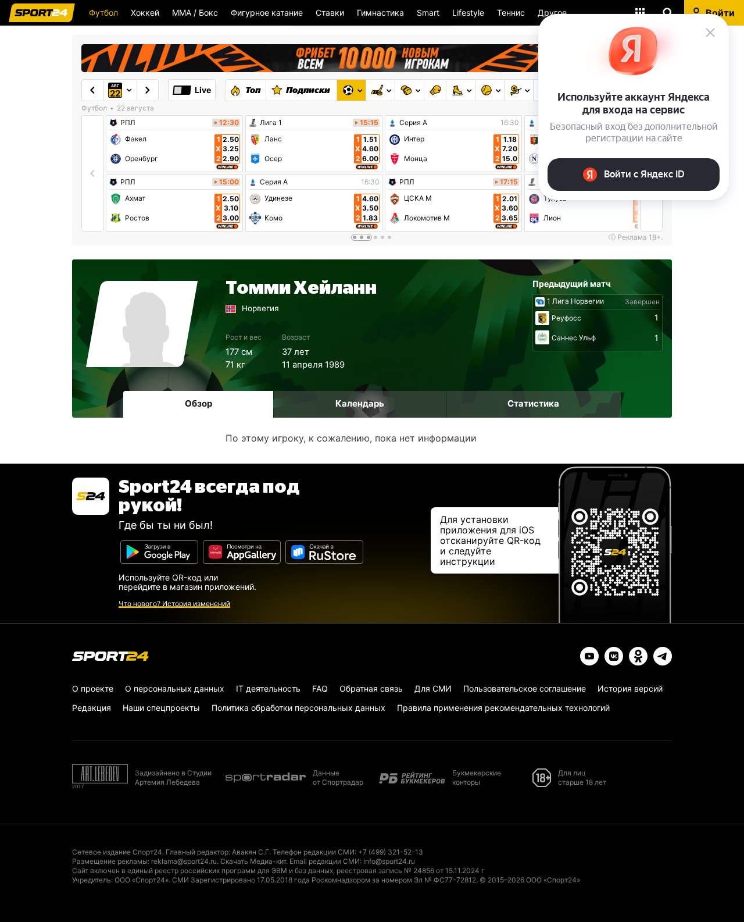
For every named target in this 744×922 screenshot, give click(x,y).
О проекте (92, 688)
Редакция (91, 708)
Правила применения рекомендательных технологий (503, 708)
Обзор (198, 403)
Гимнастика (380, 12)
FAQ (320, 688)
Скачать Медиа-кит (253, 861)
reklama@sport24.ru (184, 861)
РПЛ (127, 123)
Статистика (533, 403)
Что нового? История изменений (174, 603)
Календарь (359, 403)
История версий (630, 688)
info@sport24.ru (389, 861)
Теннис (511, 12)
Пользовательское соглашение (524, 688)
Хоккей (145, 12)
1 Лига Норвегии (575, 301)
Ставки (330, 12)
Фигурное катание (267, 12)
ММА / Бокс (195, 12)
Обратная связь (371, 688)
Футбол (103, 12)
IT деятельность (268, 688)
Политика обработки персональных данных (298, 708)
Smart (428, 12)
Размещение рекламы (110, 861)
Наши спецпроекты (161, 708)
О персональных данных (174, 688)
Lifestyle (468, 12)
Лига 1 (271, 123)
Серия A (274, 182)
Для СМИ (433, 688)
